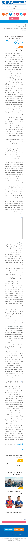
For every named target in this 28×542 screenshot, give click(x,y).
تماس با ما (13, 534)
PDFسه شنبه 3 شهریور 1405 (14, 18)
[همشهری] (14, 3)
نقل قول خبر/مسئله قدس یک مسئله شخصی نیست (15, 473)
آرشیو (10, 11)
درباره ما (20, 534)
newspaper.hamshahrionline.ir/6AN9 (12, 28)
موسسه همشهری (15, 11)
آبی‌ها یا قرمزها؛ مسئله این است (14, 512)
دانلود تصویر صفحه (14, 522)
